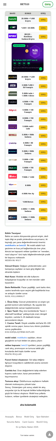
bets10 (22, 245)
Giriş (48, 4)
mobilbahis (10, 245)
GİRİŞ (43, 20)
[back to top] (49, 434)
